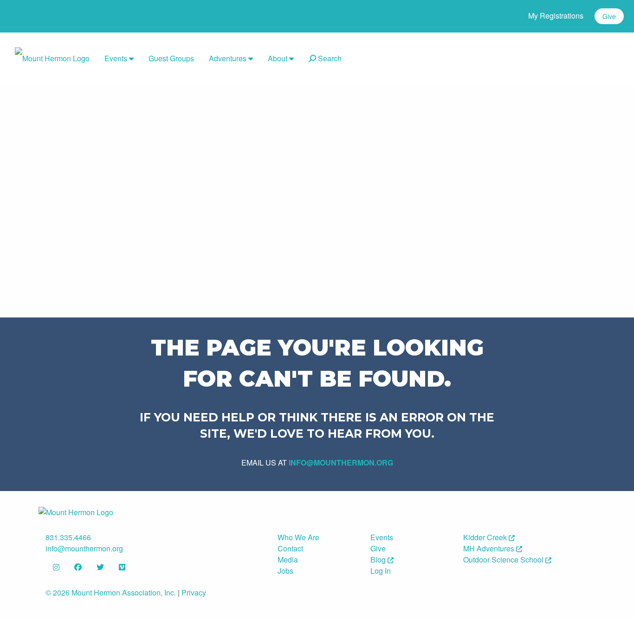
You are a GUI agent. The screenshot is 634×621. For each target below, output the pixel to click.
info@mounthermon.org (341, 462)
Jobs (285, 570)
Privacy (193, 592)
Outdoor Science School (504, 559)
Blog (379, 559)
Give (609, 16)
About (278, 58)
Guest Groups (171, 58)
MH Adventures (489, 548)
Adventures (228, 58)
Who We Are (298, 537)
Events (116, 58)
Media (288, 559)
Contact (290, 548)
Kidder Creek (486, 537)
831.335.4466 (68, 537)
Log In (380, 570)
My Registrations (555, 15)
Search (329, 58)
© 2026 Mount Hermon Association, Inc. (110, 592)
